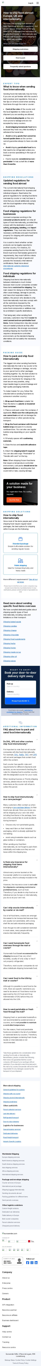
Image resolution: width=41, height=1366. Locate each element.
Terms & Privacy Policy (20, 1363)
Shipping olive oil (10, 656)
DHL (16, 755)
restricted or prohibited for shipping (20, 711)
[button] (20, 692)
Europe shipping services (11, 1157)
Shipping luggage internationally (13, 1190)
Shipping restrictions (20, 49)
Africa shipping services (10, 1171)
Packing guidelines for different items (15, 1197)
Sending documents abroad (12, 1193)
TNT (27, 755)
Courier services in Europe (11, 1183)
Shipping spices (9, 661)
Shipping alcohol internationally (14, 1098)
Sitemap (7, 1360)
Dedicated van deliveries (11, 1212)
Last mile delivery (9, 1113)
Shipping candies (10, 626)
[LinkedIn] (37, 1262)
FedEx (21, 755)
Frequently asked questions (20, 66)
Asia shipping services (9, 1167)
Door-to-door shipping (11, 1122)
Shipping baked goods (12, 622)
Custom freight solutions (10, 1208)
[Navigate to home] (10, 3)
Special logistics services (12, 1129)
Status (13, 1360)
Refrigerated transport (11, 1117)
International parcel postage (12, 1186)
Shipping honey (9, 648)
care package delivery (22, 807)
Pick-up (10, 684)
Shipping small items (10, 1102)
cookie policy (20, 1360)
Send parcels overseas (10, 1200)
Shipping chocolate (11, 635)
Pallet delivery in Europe (10, 1215)
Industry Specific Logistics (12, 1141)
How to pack (20, 58)
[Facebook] (28, 1262)
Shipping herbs (9, 643)
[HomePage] (20, 1233)
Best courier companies (10, 1219)
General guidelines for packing (14, 1090)
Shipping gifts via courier (11, 1094)
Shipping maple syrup (12, 652)
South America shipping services (13, 1164)
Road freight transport (10, 1137)
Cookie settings (30, 1360)
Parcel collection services (12, 1109)
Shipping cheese (10, 630)
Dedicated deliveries (10, 1133)
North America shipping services (13, 1161)
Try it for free (14, 500)
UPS (35, 755)
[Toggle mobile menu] (37, 3)
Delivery (10, 692)
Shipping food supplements (14, 639)
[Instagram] (33, 1262)
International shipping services (12, 1174)
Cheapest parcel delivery (11, 1226)
